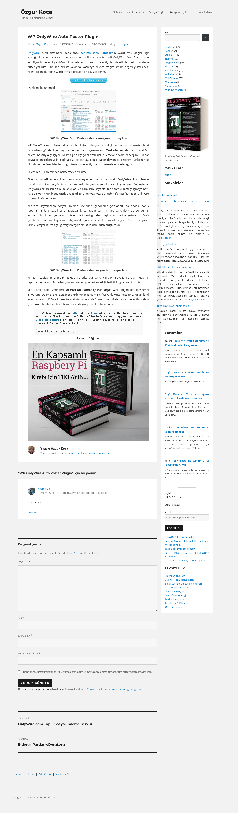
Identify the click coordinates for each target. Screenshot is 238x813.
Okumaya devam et (160, 237)
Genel (168, 51)
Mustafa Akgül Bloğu (176, 595)
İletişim (31, 774)
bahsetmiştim (89, 53)
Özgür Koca (36, 12)
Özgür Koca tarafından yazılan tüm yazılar (86, 453)
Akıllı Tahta (204, 12)
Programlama (172, 62)
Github (117, 12)
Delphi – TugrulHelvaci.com (179, 579)
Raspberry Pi (179, 12)
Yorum (24, 562)
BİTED (168, 175)
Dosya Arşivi (157, 12)
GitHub (48, 774)
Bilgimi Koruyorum (175, 576)
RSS (40, 774)
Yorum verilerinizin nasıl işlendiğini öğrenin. (115, 689)
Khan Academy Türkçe (177, 591)
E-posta (25, 635)
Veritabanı (170, 74)
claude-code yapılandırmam (164, 244)
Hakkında (133, 12)
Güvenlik (169, 54)
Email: (168, 512)
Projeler (125, 44)
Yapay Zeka (171, 86)
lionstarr (107, 53)
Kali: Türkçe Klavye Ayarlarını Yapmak (169, 305)
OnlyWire (34, 53)
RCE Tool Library (174, 607)
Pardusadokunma (174, 599)
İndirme (169, 58)
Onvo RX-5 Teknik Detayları (164, 195)
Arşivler (169, 493)
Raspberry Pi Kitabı (175, 603)
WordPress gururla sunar (44, 797)
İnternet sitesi (29, 653)
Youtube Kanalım (174, 89)
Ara (166, 32)
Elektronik (170, 47)
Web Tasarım (171, 78)
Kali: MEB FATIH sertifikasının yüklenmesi (171, 267)
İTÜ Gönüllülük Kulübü (177, 587)
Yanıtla (33, 512)
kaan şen (44, 488)
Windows (170, 82)
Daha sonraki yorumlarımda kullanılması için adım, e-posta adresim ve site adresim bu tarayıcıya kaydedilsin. (87, 672)
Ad (21, 617)
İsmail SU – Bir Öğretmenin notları (183, 583)
